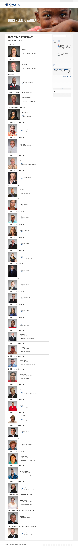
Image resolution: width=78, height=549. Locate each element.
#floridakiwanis (67, 59)
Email (23, 52)
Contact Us (23, 6)
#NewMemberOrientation (63, 57)
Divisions (56, 6)
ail (22, 231)
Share (70, 61)
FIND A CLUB (30, 6)
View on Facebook (66, 61)
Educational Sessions (48, 6)
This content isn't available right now (61, 69)
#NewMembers (61, 59)
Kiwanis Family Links (38, 6)
